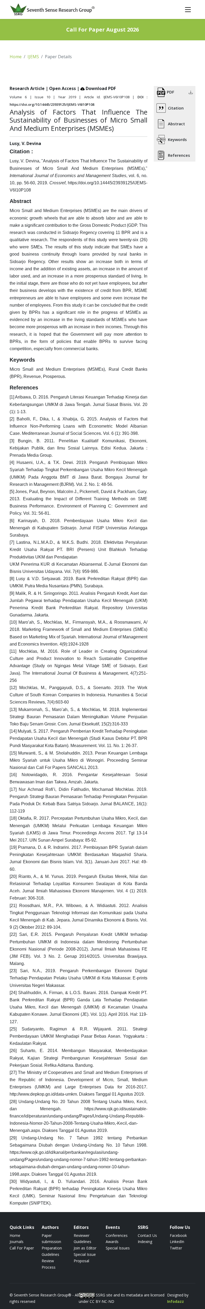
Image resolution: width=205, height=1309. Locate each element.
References (179, 155)
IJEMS (33, 57)
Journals (16, 1241)
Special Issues (118, 1248)
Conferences (117, 1235)
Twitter (176, 1248)
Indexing (145, 1241)
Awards (112, 1241)
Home (16, 57)
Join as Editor (85, 1248)
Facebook (178, 1235)
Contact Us (147, 1235)
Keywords (177, 139)
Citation (176, 108)
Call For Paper (22, 1248)
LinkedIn (177, 1241)
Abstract (176, 123)
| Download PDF (96, 88)
